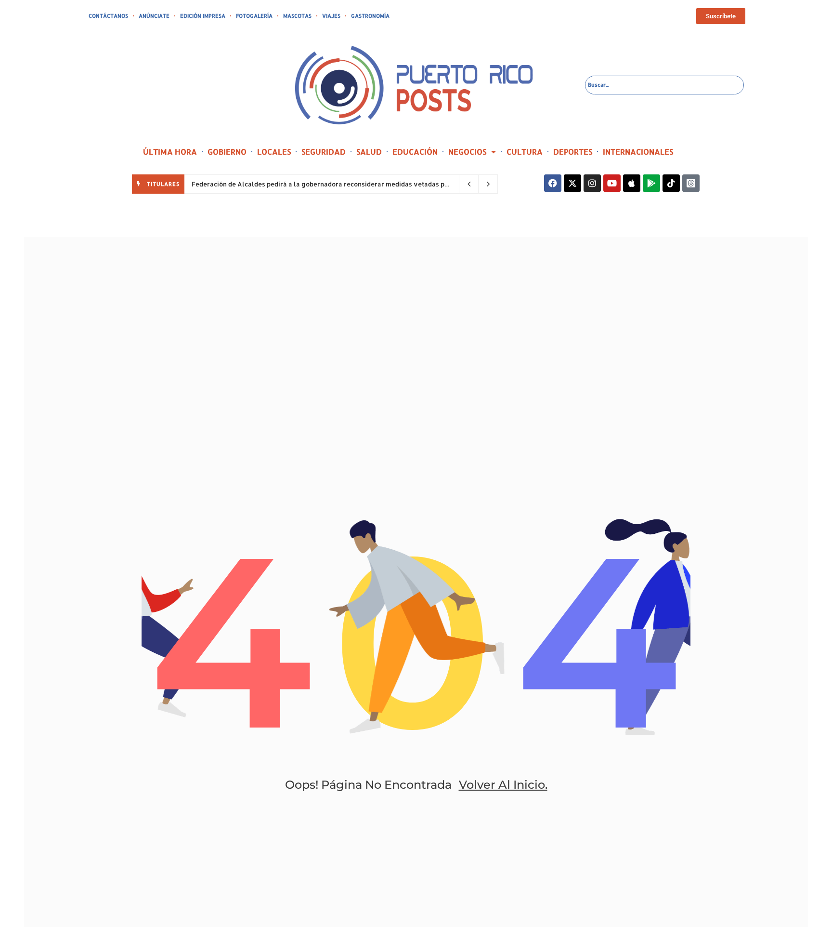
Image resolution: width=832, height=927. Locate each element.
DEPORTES (572, 151)
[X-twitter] (572, 183)
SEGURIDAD (323, 151)
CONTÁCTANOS (108, 16)
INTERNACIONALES (638, 151)
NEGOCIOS (467, 151)
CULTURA (525, 151)
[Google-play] (651, 183)
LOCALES (274, 151)
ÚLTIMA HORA (170, 151)
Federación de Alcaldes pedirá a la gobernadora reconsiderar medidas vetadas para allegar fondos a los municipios (373, 184)
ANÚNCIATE (154, 16)
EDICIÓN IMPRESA (202, 16)
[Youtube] (612, 183)
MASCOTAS (297, 16)
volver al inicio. (503, 785)
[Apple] (631, 183)
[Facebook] (552, 183)
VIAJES (331, 16)
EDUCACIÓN (415, 151)
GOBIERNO (227, 151)
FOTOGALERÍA (254, 16)
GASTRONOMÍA (370, 16)
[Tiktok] (671, 183)
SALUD (369, 151)
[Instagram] (592, 183)
